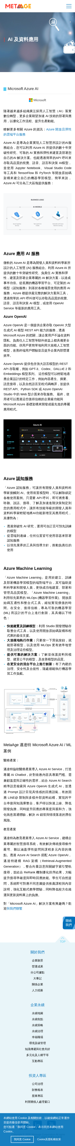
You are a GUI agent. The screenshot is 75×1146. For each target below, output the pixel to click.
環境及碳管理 (37, 1043)
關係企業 (37, 984)
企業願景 (37, 960)
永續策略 (37, 1025)
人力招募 (37, 990)
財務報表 (37, 1089)
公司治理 (37, 1083)
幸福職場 (37, 1037)
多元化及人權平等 (37, 1055)
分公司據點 (37, 972)
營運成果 (37, 966)
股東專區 (37, 1095)
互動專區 (37, 1061)
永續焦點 (37, 1019)
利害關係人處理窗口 (37, 1101)
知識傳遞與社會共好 (37, 1049)
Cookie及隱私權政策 (49, 1139)
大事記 (37, 978)
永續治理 (37, 1031)
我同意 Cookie (22, 1139)
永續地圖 (37, 1013)
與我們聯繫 (14, 908)
